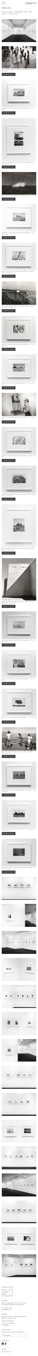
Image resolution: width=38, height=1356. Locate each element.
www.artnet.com (6, 1351)
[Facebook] (5, 1344)
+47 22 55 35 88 (7, 1308)
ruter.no (6, 1325)
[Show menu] (4, 3)
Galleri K (30, 3)
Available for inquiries (8, 74)
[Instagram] (3, 1344)
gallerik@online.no (7, 1309)
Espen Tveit (6, 8)
